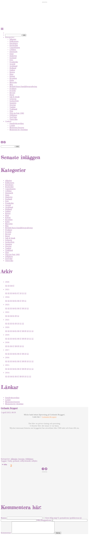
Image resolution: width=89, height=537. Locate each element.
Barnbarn (14, 43)
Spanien (13, 103)
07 (13, 286)
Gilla (5, 464)
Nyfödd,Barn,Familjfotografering (23, 87)
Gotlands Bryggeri (9, 408)
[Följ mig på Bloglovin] (2, 143)
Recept (12, 93)
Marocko (13, 82)
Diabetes (13, 56)
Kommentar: (6, 533)
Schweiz (13, 99)
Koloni (12, 76)
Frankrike (14, 62)
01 (6, 286)
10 (20, 293)
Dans (12, 54)
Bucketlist (14, 45)
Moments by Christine (19, 130)
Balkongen (14, 41)
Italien (12, 70)
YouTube (13, 117)
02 (9, 293)
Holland (13, 68)
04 (11, 286)
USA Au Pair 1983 (17, 113)
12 (25, 293)
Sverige (13, 105)
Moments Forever (17, 128)
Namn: (3, 518)
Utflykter (13, 115)
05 (16, 293)
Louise (12, 126)
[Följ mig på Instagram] (4, 143)
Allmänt (13, 39)
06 (18, 301)
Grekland (13, 66)
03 (9, 286)
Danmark (13, 52)
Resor (12, 95)
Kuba (12, 80)
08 (23, 308)
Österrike (14, 119)
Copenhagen (15, 48)
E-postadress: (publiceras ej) (70, 518)
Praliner (13, 89)
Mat (11, 84)
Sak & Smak (15, 97)
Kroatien (13, 78)
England (13, 58)
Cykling (13, 50)
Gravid (12, 64)
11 (23, 293)
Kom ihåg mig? (51, 518)
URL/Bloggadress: (44, 520)
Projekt (13, 91)
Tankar (13, 107)
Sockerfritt (14, 101)
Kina (11, 74)
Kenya (12, 72)
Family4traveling (17, 123)
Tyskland (13, 109)
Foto (11, 60)
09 (23, 301)
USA (11, 111)
